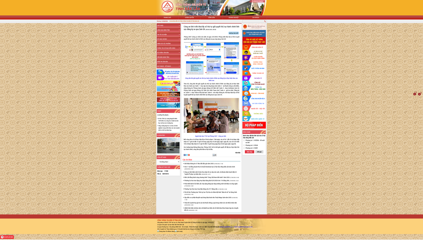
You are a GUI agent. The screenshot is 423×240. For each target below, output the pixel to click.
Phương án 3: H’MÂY (252, 148)
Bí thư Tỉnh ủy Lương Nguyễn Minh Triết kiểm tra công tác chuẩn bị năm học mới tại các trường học (168, 121)
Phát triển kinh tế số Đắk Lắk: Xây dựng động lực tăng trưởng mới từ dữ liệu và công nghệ (210, 185)
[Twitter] (187, 155)
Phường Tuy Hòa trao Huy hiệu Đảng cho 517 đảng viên (205, 189)
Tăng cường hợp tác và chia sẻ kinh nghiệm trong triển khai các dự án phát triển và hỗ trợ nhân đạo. (169, 128)
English (261, 1)
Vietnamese (255, 1)
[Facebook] (185, 155)
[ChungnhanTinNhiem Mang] (166, 231)
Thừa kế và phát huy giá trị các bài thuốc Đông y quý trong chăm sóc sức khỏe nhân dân (210, 204)
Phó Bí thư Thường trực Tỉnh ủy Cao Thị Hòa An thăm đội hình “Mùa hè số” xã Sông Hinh (210, 193)
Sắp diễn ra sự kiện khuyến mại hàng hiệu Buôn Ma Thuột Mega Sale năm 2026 (211, 198)
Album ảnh (161, 135)
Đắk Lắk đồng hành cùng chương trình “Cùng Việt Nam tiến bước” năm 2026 (211, 177)
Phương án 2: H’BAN (252, 145)
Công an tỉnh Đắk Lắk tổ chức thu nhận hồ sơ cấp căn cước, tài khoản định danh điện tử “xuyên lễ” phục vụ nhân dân (210, 173)
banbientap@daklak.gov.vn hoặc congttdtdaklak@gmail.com (236, 227)
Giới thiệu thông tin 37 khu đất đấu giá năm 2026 (203, 163)
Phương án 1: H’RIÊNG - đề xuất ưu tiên (255, 141)
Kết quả (259, 152)
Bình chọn (249, 152)
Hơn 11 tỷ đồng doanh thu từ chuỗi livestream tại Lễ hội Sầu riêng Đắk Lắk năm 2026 (209, 168)
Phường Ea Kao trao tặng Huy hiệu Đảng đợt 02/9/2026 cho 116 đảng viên (211, 180)
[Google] (189, 155)
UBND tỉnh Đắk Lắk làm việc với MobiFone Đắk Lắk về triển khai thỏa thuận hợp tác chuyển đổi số (211, 209)
